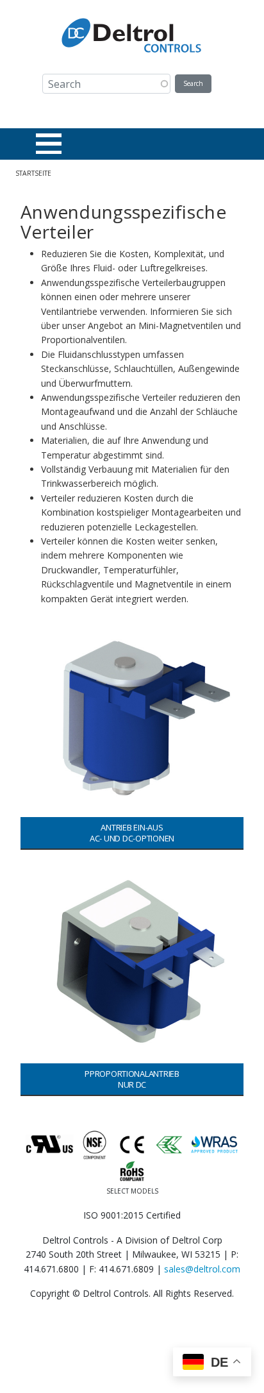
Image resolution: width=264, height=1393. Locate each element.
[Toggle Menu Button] (49, 143)
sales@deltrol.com (202, 1269)
